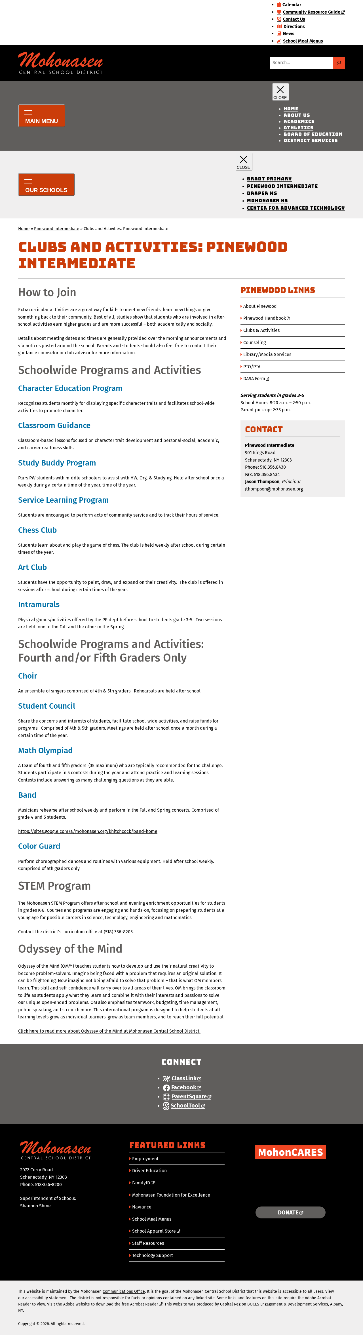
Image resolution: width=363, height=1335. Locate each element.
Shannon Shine (35, 1205)
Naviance (141, 1207)
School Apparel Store (154, 1231)
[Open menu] (41, 115)
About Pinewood (260, 306)
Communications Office (124, 1291)
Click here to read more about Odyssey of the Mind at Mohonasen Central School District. (109, 1031)
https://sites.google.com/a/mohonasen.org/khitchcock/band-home (87, 831)
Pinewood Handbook (264, 318)
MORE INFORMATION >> (290, 1195)
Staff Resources (148, 1243)
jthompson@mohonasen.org (274, 489)
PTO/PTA (251, 366)
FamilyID (141, 1183)
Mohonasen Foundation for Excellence (171, 1195)
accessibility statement (46, 1298)
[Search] (339, 63)
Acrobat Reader (144, 1304)
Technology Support (152, 1255)
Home (23, 228)
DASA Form (254, 378)
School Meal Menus (151, 1219)
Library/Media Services (267, 354)
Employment (145, 1158)
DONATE (288, 1212)
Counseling (254, 342)
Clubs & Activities (261, 330)
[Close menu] (280, 92)
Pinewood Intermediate (56, 228)
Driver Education (149, 1170)
